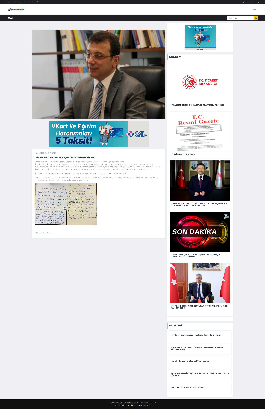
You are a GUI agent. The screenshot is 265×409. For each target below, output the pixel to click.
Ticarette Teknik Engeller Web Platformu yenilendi (197, 105)
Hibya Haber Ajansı (133, 405)
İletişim (39, 2)
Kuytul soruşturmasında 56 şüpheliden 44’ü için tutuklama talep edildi (195, 256)
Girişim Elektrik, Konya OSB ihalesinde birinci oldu (196, 335)
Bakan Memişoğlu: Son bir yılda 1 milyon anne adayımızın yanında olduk (199, 307)
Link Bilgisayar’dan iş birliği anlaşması (190, 361)
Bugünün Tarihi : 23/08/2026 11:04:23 (17, 2)
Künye (33, 2)
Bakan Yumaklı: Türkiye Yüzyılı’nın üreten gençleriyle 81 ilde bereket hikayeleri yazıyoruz (199, 204)
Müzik (11, 18)
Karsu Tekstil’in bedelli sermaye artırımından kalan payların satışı (197, 348)
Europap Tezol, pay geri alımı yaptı (188, 387)
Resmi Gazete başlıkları (183, 154)
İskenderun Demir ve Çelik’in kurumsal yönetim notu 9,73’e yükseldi (200, 374)
